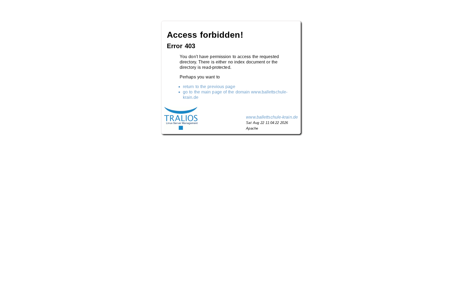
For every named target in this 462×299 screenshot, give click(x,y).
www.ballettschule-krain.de (272, 117)
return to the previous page (209, 86)
